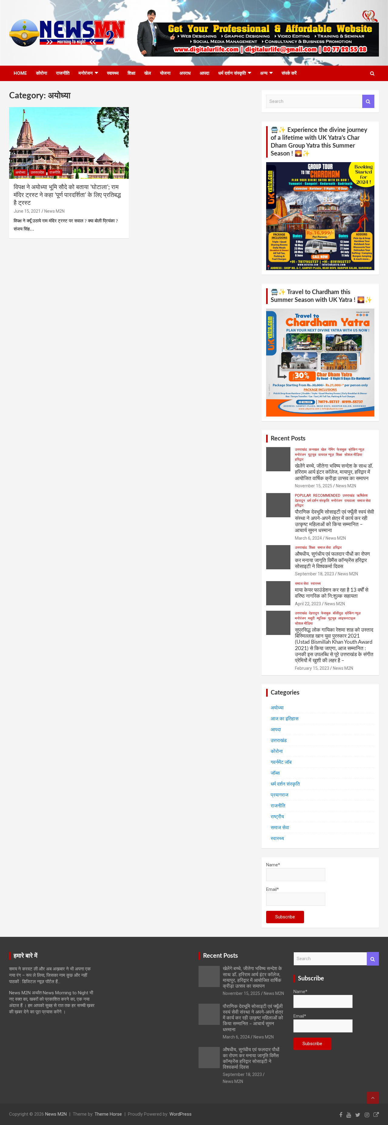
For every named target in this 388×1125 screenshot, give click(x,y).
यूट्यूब (312, 455)
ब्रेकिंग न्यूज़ (356, 449)
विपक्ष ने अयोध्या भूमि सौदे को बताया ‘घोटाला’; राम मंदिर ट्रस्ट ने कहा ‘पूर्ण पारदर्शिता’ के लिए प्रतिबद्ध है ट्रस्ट (67, 195)
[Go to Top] (373, 1098)
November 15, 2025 (313, 485)
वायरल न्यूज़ (326, 455)
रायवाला (349, 501)
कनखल (314, 449)
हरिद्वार (299, 459)
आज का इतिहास (285, 718)
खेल (147, 73)
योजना (165, 73)
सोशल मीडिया (353, 455)
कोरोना (41, 73)
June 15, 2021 (27, 211)
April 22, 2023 (308, 603)
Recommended (326, 495)
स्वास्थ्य (113, 73)
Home (20, 73)
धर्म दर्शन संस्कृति (232, 73)
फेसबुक (341, 449)
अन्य (263, 73)
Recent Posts (288, 439)
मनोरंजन (86, 73)
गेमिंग (331, 449)
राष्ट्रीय (277, 816)
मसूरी (311, 618)
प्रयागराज (279, 795)
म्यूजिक (321, 618)
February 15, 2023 (312, 668)
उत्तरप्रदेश (37, 172)
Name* (273, 865)
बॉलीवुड (338, 613)
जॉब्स (275, 773)
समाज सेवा (364, 501)
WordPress (180, 1114)
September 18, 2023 (314, 573)
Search (368, 101)
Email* (272, 889)
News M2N (54, 211)
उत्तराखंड (301, 449)
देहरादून (300, 501)
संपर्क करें (289, 73)
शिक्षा (131, 73)
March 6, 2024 (308, 538)
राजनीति (62, 73)
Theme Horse (108, 1114)
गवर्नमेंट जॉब (281, 762)
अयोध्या (20, 172)
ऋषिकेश (362, 495)
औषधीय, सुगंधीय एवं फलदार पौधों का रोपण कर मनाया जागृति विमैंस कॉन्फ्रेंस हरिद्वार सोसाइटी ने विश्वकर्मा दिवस (332, 560)
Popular (303, 495)
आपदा (204, 73)
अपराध (185, 73)
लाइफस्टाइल (346, 618)
